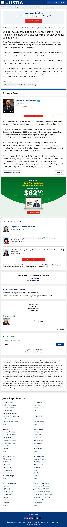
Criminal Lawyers (8, 411)
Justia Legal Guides (33, 280)
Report (60, 172)
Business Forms (8, 491)
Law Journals (38, 443)
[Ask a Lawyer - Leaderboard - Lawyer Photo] (6, 321)
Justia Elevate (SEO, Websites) (43, 494)
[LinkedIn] (25, 518)
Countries (6, 503)
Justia (2, 7)
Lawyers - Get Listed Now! (33, 350)
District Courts (7, 473)
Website (12, 116)
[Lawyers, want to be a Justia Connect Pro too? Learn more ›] (38, 100)
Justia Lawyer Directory (41, 489)
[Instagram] (32, 518)
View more (60, 329)
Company (30, 522)
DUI (35, 413)
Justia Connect (11, 522)
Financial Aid (38, 437)
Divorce (36, 411)
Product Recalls (8, 494)
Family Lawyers (7, 419)
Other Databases (9, 483)
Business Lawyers (8, 408)
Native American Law (31, 28)
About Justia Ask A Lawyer (14, 289)
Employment (7, 437)
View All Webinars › (33, 260)
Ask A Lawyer (9, 7)
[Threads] (35, 518)
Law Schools (38, 429)
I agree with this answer (12, 172)
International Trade (9, 443)
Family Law (37, 419)
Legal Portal (21, 522)
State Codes (37, 462)
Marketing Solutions (41, 483)
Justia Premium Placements (42, 491)
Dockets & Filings (8, 476)
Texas (35, 476)
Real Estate (6, 446)
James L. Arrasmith (26, 100)
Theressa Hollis (9, 316)
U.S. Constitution (8, 459)
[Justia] (14, 2)
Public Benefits (25, 7)
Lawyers (5, 296)
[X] (40, 518)
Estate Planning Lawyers (11, 416)
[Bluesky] (37, 518)
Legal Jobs (6, 486)
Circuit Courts (7, 470)
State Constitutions (40, 459)
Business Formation (9, 432)
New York (37, 473)
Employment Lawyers (10, 413)
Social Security (53, 28)
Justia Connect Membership (43, 486)
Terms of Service (43, 522)
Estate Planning (39, 416)
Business (6, 429)
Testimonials (38, 503)
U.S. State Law (39, 456)
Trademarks (7, 500)
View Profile (19, 105)
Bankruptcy (37, 405)
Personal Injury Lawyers (10, 422)
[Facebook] (30, 518)
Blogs (35, 446)
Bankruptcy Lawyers (9, 405)
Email (54, 116)
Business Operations (9, 435)
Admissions (37, 435)
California (37, 467)
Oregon (17, 7)
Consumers (6, 293)
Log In (55, 2)
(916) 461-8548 (20, 103)
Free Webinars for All (12, 222)
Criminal (36, 408)
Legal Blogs (6, 489)
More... (5, 424)
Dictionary (37, 432)
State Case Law (38, 465)
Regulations (6, 465)
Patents (5, 497)
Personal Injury (39, 422)
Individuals (38, 402)
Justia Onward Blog (40, 500)
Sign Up (62, 2)
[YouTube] (27, 518)
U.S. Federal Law (9, 456)
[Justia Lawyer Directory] (42, 518)
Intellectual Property (9, 440)
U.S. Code (6, 462)
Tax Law (5, 449)
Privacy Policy (54, 522)
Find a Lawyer (9, 336)
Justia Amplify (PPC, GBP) (42, 497)
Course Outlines (39, 440)
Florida (36, 470)
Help (35, 522)
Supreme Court (8, 467)
